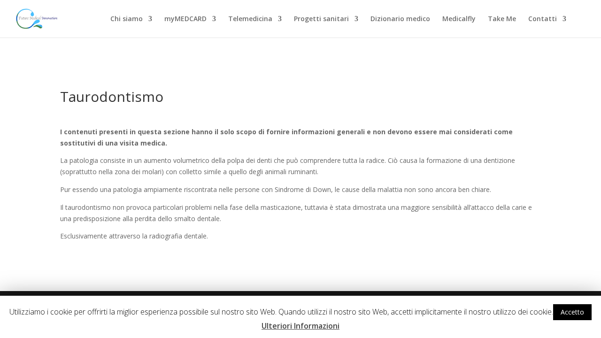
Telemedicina (250, 19)
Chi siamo (126, 19)
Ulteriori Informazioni (300, 326)
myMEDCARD (185, 19)
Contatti (542, 19)
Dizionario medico (400, 19)
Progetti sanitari (321, 19)
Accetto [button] (572, 311)
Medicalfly (459, 19)
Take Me (502, 19)
